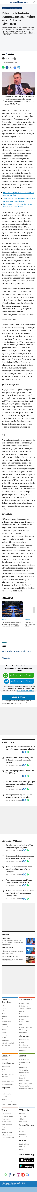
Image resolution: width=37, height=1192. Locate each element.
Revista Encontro (27, 1125)
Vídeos (3, 1127)
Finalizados (22, 1050)
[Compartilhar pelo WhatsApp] (28, 752)
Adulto (3, 1079)
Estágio (21, 1011)
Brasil (3, 1013)
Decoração (22, 1078)
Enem (21, 1014)
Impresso (6, 1088)
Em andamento (23, 1045)
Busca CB (4, 1099)
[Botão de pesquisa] (34, 2)
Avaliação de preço (7, 1124)
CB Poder (22, 1119)
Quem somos (5, 1040)
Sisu (20, 1024)
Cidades (4, 1008)
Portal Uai (22, 1146)
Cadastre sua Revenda (8, 1137)
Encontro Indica (23, 1137)
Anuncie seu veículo (7, 1116)
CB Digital (4, 1096)
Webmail (4, 1059)
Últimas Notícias (24, 1016)
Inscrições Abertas (24, 1047)
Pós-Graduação (23, 1030)
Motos (3, 1129)
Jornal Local (22, 1116)
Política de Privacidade (8, 1043)
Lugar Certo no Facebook (26, 1083)
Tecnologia (5, 1035)
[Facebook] (7, 68)
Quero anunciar (6, 1066)
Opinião (4, 1029)
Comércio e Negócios (8, 1084)
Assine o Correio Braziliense (9, 1104)
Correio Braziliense (7, 1001)
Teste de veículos (6, 1121)
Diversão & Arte (6, 1021)
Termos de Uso (6, 1045)
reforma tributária (23, 651)
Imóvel (22, 1056)
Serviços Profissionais (8, 1081)
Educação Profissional (25, 1027)
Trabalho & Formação (25, 1008)
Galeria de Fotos (24, 1080)
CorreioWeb (7, 1056)
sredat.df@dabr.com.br (25, 690)
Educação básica (24, 1003)
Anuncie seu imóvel (24, 1062)
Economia (11, 54)
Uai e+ (21, 1149)
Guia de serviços (24, 1072)
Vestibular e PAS (24, 1022)
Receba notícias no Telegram (22, 681)
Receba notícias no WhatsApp (21, 675)
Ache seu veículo (6, 1114)
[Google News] (14, 68)
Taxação (6, 658)
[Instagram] (18, 1175)
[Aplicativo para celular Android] (26, 1166)
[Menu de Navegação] (3, 2)
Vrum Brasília (23, 1121)
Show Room (22, 1075)
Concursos (24, 1036)
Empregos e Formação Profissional (8, 1075)
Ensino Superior (23, 1006)
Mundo (4, 1019)
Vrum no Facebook (7, 1132)
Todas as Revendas (7, 1135)
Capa (3, 1005)
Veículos (4, 1072)
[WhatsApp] (3, 68)
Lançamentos (23, 1067)
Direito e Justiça (6, 1094)
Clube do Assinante (7, 1102)
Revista (21, 1131)
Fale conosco (23, 1032)
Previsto (21, 1042)
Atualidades (22, 1134)
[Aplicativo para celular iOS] (26, 1160)
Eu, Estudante (25, 1000)
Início (3, 54)
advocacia (7, 651)
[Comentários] (18, 68)
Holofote (4, 1032)
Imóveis (4, 1069)
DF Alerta (22, 1114)
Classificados (8, 1063)
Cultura (21, 1019)
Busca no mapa (23, 1065)
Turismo (4, 1037)
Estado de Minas (24, 1144)
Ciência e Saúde (6, 1027)
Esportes (4, 1024)
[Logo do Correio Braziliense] (18, 2)
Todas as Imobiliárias (25, 1086)
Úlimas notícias (23, 1070)
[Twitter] (10, 68)
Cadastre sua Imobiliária (26, 1088)
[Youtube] (23, 1175)
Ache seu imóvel (24, 1059)
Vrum (4, 1110)
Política (4, 1011)
